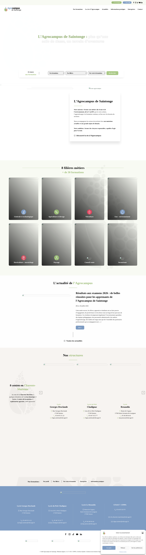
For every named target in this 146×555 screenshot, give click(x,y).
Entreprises (83, 482)
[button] (142, 533)
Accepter (108, 548)
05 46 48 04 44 (89, 521)
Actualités (105, 9)
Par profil (46, 482)
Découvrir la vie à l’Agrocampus (88, 136)
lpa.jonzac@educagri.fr (89, 524)
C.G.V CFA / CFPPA (71, 551)
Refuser (123, 548)
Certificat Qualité (81, 551)
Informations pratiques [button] (118, 9)
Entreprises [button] (131, 9)
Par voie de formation (69, 482)
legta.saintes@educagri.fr (27, 522)
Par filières (56, 482)
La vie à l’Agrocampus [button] (92, 9)
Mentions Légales (122, 551)
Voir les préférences (136, 548)
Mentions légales (61, 551)
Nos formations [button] (78, 9)
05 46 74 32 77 (58, 520)
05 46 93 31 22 (27, 520)
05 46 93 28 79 (120, 509)
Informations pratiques (97, 482)
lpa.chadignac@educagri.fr (58, 522)
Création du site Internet (96, 551)
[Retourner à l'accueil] (12, 9)
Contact (140, 9)
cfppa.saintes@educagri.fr (121, 521)
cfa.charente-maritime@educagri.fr (120, 517)
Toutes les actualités (74, 341)
